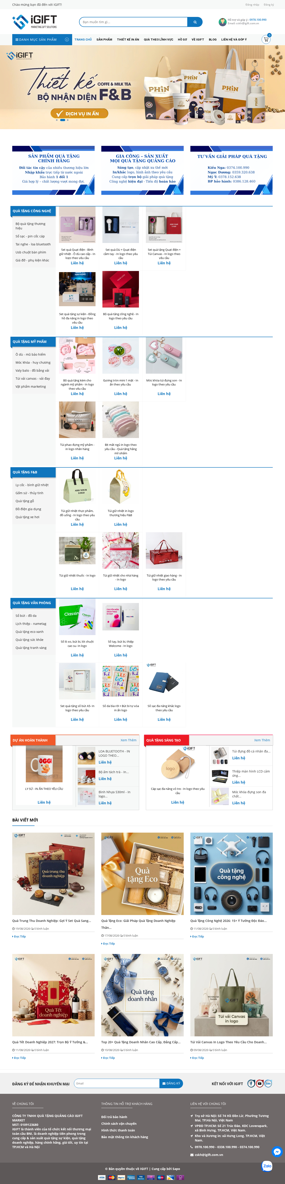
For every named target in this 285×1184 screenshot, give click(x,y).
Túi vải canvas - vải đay (33, 378)
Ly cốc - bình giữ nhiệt (32, 485)
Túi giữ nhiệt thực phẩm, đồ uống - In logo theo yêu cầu (77, 515)
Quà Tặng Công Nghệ (32, 211)
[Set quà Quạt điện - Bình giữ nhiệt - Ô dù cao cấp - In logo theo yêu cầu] (77, 224)
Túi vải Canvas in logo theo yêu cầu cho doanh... (228, 1042)
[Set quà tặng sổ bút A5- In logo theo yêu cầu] (77, 681)
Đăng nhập (252, 4)
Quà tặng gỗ (25, 501)
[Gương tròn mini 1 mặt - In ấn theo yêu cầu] (120, 355)
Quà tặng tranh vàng (31, 648)
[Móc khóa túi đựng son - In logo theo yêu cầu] (164, 355)
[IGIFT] (34, 22)
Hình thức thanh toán (118, 1130)
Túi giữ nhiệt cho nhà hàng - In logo (120, 577)
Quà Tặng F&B (25, 472)
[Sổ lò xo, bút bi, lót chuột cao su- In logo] (77, 616)
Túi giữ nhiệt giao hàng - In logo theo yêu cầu (164, 577)
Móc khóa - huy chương (33, 362)
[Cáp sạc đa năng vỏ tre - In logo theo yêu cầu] (177, 764)
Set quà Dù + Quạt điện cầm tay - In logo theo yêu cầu (121, 254)
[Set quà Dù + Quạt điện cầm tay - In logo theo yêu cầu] (120, 224)
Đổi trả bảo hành (114, 1117)
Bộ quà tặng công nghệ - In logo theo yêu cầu (120, 316)
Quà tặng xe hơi (27, 517)
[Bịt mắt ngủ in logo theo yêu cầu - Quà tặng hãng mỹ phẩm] (120, 419)
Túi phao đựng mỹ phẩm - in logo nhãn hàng (77, 447)
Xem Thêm (128, 740)
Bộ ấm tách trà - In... (114, 772)
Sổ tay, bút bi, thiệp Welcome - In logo (121, 644)
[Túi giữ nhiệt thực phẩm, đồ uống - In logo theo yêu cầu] (77, 486)
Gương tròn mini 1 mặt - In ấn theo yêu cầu (120, 382)
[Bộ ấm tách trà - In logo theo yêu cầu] (86, 776)
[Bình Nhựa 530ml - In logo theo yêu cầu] (86, 796)
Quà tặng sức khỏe (29, 640)
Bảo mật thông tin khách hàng (124, 1137)
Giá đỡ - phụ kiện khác (32, 260)
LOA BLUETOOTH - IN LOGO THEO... (114, 753)
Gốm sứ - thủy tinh (29, 493)
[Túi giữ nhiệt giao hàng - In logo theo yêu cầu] (164, 550)
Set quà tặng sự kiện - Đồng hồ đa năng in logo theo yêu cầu (77, 318)
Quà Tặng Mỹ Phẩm (30, 341)
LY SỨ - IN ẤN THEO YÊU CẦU (44, 789)
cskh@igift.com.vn (209, 1155)
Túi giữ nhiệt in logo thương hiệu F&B (121, 513)
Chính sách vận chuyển (118, 1123)
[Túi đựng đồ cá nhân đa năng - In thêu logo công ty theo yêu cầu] (220, 755)
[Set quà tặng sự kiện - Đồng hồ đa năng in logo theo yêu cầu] (77, 289)
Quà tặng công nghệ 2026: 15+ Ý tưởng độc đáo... (228, 921)
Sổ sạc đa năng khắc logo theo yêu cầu (164, 708)
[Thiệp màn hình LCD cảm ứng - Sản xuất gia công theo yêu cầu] (220, 775)
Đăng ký (269, 4)
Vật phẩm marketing (31, 386)
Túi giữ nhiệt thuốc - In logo (77, 575)
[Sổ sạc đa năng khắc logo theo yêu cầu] (164, 681)
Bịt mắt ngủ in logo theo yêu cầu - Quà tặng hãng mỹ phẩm (121, 449)
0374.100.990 (249, 1147)
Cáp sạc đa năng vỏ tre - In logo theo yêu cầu (178, 791)
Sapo (176, 1169)
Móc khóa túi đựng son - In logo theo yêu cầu (164, 382)
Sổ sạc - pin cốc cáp (30, 236)
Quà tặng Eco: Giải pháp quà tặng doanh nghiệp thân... (138, 924)
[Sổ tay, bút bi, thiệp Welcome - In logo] (120, 616)
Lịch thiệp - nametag (31, 624)
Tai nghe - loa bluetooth (33, 244)
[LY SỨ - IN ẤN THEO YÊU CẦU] (44, 764)
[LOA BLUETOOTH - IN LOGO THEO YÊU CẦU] (86, 755)
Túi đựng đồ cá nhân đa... (251, 751)
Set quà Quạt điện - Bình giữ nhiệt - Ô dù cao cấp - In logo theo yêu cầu (77, 254)
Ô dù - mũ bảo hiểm (31, 354)
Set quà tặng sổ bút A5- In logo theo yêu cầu (77, 708)
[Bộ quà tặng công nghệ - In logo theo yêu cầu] (120, 289)
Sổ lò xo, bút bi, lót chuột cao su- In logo (77, 644)
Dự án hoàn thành (30, 740)
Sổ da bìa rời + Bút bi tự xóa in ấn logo (121, 708)
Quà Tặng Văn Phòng (32, 603)
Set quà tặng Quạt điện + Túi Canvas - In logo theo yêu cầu (164, 254)
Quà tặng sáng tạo (163, 740)
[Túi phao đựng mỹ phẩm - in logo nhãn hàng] (77, 419)
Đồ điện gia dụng (28, 509)
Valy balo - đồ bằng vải (32, 370)
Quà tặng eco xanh (30, 632)
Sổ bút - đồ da (26, 615)
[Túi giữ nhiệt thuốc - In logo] (77, 550)
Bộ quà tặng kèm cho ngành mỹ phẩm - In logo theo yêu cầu (77, 384)
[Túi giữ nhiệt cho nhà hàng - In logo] (120, 550)
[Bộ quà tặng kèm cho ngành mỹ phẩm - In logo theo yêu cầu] (77, 355)
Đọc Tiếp (20, 936)
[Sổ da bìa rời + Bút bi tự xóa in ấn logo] (120, 681)
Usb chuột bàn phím (31, 252)
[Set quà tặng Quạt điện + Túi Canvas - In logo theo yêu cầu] (164, 224)
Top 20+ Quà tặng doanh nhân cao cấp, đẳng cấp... (141, 1042)
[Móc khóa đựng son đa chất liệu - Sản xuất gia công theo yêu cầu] (220, 796)
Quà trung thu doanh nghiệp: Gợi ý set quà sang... (51, 921)
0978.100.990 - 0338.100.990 (216, 1147)
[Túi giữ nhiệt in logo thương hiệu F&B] (120, 486)
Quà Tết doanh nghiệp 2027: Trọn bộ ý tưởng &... (50, 1042)
